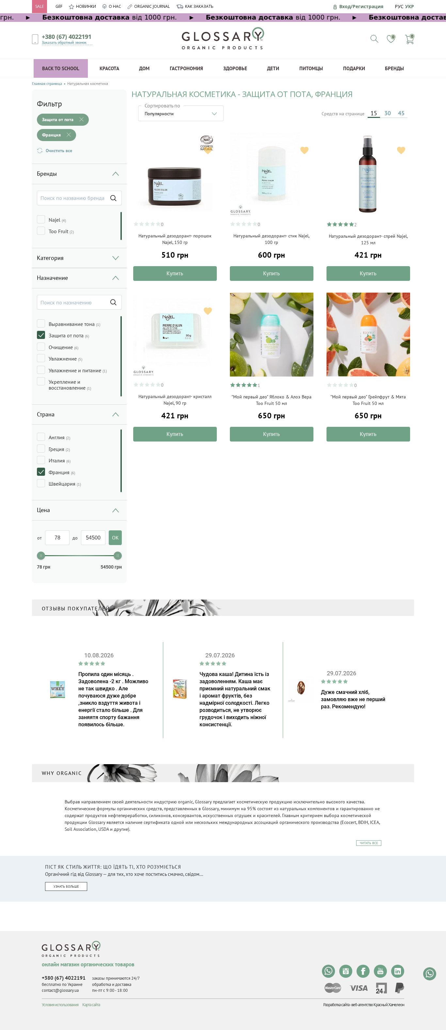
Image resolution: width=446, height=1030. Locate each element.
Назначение (52, 278)
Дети (273, 68)
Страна (46, 414)
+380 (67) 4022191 (66, 36)
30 (387, 113)
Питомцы (311, 68)
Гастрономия (186, 68)
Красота (109, 68)
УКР (409, 6)
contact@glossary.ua (60, 990)
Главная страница (47, 83)
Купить (175, 273)
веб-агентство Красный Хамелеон (377, 1004)
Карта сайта (91, 1004)
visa (358, 988)
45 (401, 113)
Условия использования (60, 1004)
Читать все (369, 843)
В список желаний (208, 150)
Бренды (394, 68)
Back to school (60, 68)
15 (374, 113)
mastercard (333, 988)
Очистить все (59, 150)
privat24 (381, 988)
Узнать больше (66, 886)
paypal (399, 988)
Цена (43, 510)
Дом (144, 68)
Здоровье (235, 68)
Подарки (354, 68)
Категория (50, 258)
